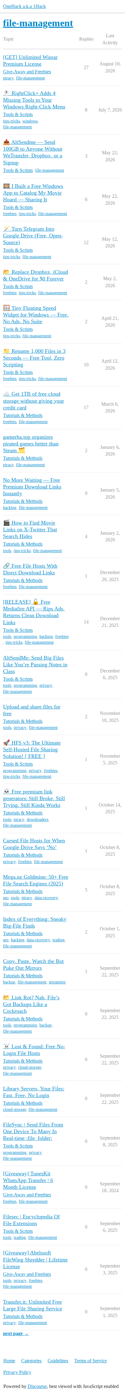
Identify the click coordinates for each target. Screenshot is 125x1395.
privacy (45, 685)
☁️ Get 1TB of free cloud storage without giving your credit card (33, 400)
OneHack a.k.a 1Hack (24, 6)
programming (25, 636)
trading (58, 940)
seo (5, 897)
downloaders (37, 819)
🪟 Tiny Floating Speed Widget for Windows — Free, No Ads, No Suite (36, 314)
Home (9, 1360)
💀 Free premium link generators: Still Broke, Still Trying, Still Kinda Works (34, 798)
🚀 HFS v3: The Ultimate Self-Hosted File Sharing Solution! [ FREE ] (32, 749)
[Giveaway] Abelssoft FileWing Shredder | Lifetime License (35, 1259)
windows (30, 121)
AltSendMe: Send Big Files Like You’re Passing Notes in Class (35, 664)
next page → (16, 1333)
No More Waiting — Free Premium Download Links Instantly (32, 486)
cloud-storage (29, 1067)
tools (7, 550)
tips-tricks (11, 121)
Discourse (37, 1386)
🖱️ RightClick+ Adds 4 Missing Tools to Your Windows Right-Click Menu (34, 100)
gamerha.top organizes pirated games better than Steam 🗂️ (31, 443)
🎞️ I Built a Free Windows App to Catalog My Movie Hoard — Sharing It (33, 193)
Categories (31, 1360)
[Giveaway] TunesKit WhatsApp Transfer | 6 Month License (28, 1180)
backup (9, 982)
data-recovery (46, 897)
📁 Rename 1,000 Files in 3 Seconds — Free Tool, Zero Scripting (34, 358)
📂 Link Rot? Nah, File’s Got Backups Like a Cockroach (31, 1004)
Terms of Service (90, 1360)
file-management (30, 78)
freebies (9, 213)
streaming (57, 982)
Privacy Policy (17, 1372)
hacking (9, 507)
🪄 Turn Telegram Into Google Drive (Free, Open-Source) (33, 235)
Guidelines (58, 1360)
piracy (8, 78)
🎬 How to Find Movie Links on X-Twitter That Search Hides (30, 529)
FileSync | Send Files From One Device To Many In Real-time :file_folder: (33, 1131)
